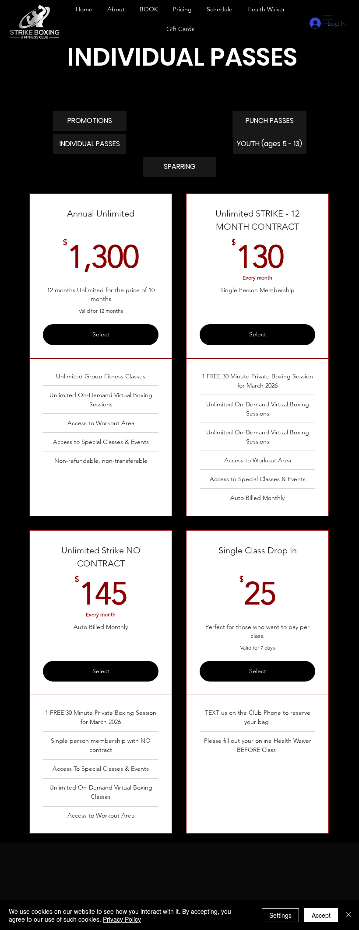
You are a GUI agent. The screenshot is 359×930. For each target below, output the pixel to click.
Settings (280, 915)
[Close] (348, 915)
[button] (149, 9)
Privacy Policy (122, 919)
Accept (321, 915)
